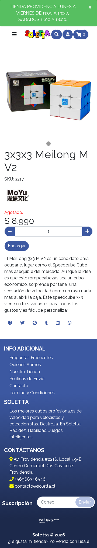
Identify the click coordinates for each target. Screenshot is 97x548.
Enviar (85, 502)
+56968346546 (30, 479)
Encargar (17, 245)
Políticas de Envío (26, 378)
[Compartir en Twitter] (22, 323)
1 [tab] (48, 143)
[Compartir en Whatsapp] (69, 323)
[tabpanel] (48, 95)
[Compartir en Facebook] (10, 323)
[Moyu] (17, 195)
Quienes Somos (25, 364)
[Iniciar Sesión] (67, 34)
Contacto (18, 385)
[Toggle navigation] (14, 34)
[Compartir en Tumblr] (46, 323)
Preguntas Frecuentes (31, 357)
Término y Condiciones (32, 392)
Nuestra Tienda (24, 371)
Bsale (83, 541)
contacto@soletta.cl (34, 486)
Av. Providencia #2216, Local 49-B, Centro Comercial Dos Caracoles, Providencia (45, 466)
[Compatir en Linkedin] (57, 323)
